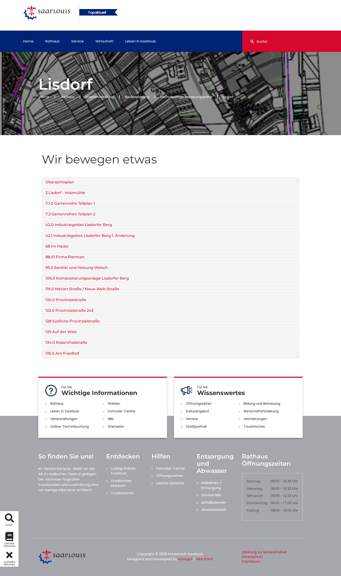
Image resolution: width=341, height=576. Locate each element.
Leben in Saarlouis (140, 41)
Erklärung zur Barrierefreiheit (264, 552)
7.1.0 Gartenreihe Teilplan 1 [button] (70, 203)
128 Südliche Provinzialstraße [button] (72, 321)
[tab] (170, 182)
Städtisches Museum (121, 483)
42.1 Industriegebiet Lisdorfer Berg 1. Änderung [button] (90, 235)
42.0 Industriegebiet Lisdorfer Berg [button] (78, 225)
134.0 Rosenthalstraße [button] (66, 342)
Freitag (253, 510)
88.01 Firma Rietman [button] (64, 257)
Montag (253, 481)
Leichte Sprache (170, 483)
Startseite (116, 426)
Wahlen (114, 403)
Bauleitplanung (137, 97)
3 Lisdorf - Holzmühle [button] (65, 193)
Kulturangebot (197, 411)
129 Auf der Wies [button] (61, 332)
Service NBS (211, 495)
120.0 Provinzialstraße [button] (65, 300)
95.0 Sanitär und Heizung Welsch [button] (76, 267)
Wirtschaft (104, 41)
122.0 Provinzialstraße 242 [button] (69, 310)
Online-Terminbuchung (69, 426)
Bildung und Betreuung (262, 403)
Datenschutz (252, 556)
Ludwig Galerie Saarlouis (123, 471)
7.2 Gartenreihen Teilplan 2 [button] (70, 214)
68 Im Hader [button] (57, 246)
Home (28, 41)
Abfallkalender (213, 502)
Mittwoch (255, 495)
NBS (111, 419)
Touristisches (254, 426)
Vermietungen (255, 419)
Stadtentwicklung (100, 97)
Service (77, 41)
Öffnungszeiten (199, 403)
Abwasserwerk (213, 509)
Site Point (204, 559)
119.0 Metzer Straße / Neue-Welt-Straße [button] (82, 289)
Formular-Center (121, 411)
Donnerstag (257, 502)
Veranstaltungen (63, 419)
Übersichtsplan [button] (59, 182)
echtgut (185, 559)
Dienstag (254, 488)
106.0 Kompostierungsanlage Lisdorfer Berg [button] (87, 278)
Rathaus (52, 41)
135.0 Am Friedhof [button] (62, 353)
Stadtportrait (196, 426)
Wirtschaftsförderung (261, 411)
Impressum (251, 561)
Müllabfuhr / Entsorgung (211, 485)
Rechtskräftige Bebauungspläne (186, 97)
